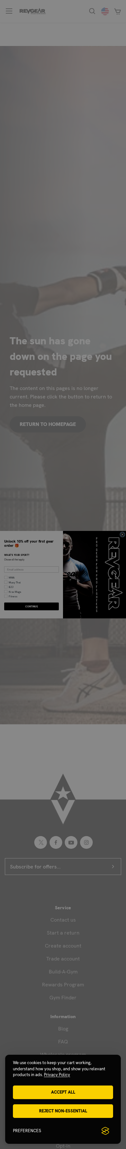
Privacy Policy (57, 1074)
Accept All (63, 1092)
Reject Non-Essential (63, 1111)
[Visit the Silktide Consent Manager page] (105, 1131)
